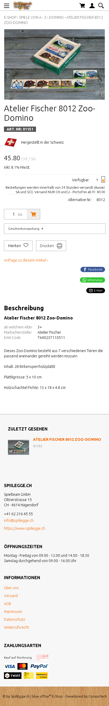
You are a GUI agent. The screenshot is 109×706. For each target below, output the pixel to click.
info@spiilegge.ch (19, 520)
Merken (15, 246)
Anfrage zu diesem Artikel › (26, 260)
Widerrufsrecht (16, 627)
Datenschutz (14, 619)
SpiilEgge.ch (20, 696)
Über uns (11, 588)
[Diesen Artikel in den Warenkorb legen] (33, 214)
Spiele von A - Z (32, 17)
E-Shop (10, 17)
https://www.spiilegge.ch (24, 528)
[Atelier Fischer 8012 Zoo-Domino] (18, 447)
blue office (41, 696)
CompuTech (97, 696)
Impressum (13, 611)
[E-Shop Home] (22, 5)
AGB (7, 604)
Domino (56, 17)
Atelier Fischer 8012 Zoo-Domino (67, 439)
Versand (11, 596)
